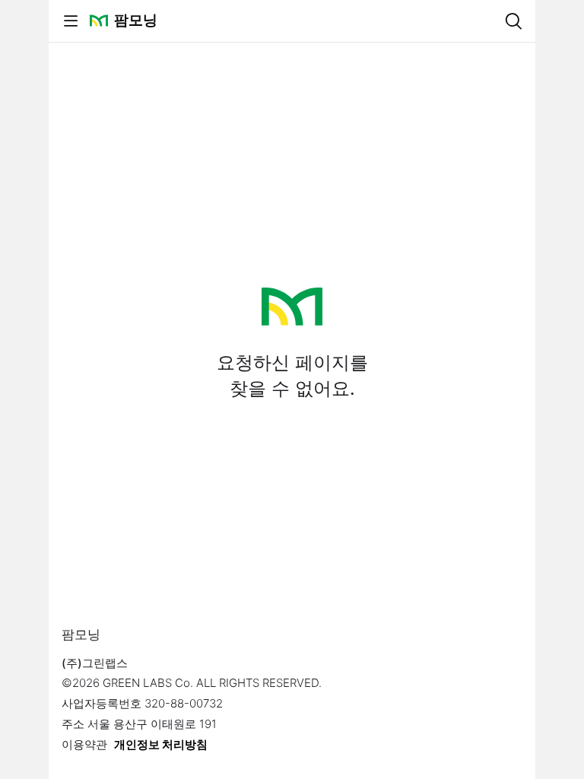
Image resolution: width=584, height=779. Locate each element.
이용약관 (84, 744)
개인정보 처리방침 (161, 744)
